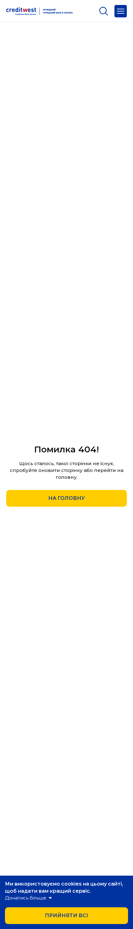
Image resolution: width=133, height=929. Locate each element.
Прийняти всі (66, 915)
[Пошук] (103, 11)
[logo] (39, 11)
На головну (66, 498)
